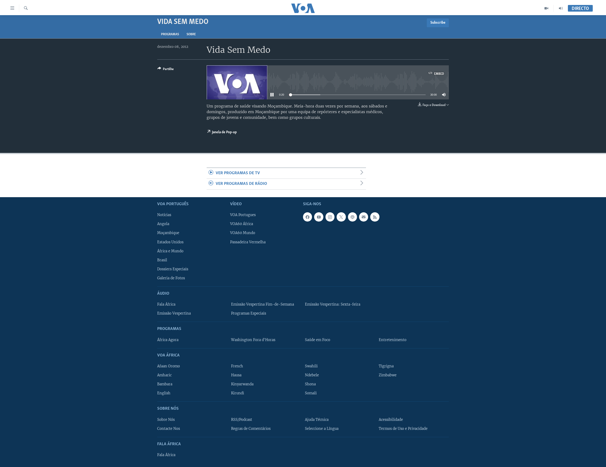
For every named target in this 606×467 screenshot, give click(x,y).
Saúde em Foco (317, 340)
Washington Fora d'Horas (253, 340)
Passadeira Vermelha (248, 242)
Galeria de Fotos (171, 278)
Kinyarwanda (242, 384)
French (237, 366)
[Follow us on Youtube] (318, 216)
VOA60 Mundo (242, 233)
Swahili (311, 366)
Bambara (164, 384)
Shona (310, 384)
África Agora (167, 340)
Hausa (236, 375)
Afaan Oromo (168, 366)
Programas (170, 34)
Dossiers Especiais (172, 269)
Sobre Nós (166, 419)
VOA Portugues (243, 215)
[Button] (165, 69)
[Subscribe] (363, 216)
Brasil (162, 260)
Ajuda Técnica (317, 419)
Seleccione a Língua (322, 428)
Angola (163, 224)
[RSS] (374, 216)
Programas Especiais (248, 313)
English (163, 393)
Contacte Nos (168, 428)
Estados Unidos (170, 242)
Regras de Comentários (251, 428)
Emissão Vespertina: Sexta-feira (332, 304)
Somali (311, 393)
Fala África (166, 304)
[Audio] (561, 8)
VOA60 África (241, 224)
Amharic (164, 375)
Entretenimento (392, 340)
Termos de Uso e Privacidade (403, 428)
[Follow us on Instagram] (329, 216)
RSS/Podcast (241, 419)
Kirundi (237, 393)
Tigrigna (386, 366)
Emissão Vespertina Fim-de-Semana (262, 304)
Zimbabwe (388, 375)
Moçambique (168, 233)
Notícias (164, 215)
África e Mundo (170, 251)
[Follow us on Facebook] (307, 216)
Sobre (191, 34)
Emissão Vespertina (174, 313)
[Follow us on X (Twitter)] (341, 216)
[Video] (546, 8)
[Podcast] (352, 216)
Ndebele (312, 375)
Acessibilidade (391, 419)
